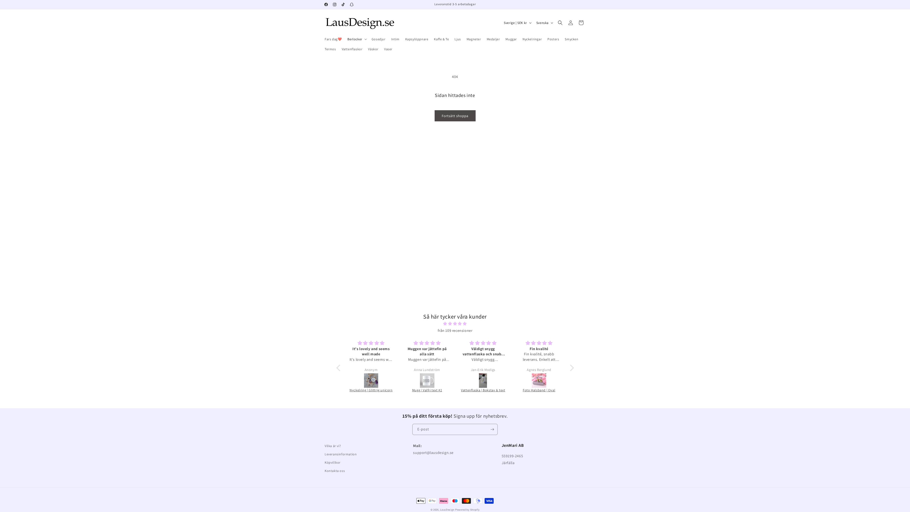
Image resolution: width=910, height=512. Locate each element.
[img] (455, 323)
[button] (357, 39)
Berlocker (354, 39)
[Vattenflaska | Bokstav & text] (483, 380)
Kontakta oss (335, 471)
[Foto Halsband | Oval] (539, 380)
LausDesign (447, 509)
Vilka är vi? (333, 446)
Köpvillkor (333, 462)
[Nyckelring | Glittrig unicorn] (371, 380)
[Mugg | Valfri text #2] (427, 380)
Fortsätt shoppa (455, 116)
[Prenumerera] (492, 429)
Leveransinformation (341, 454)
